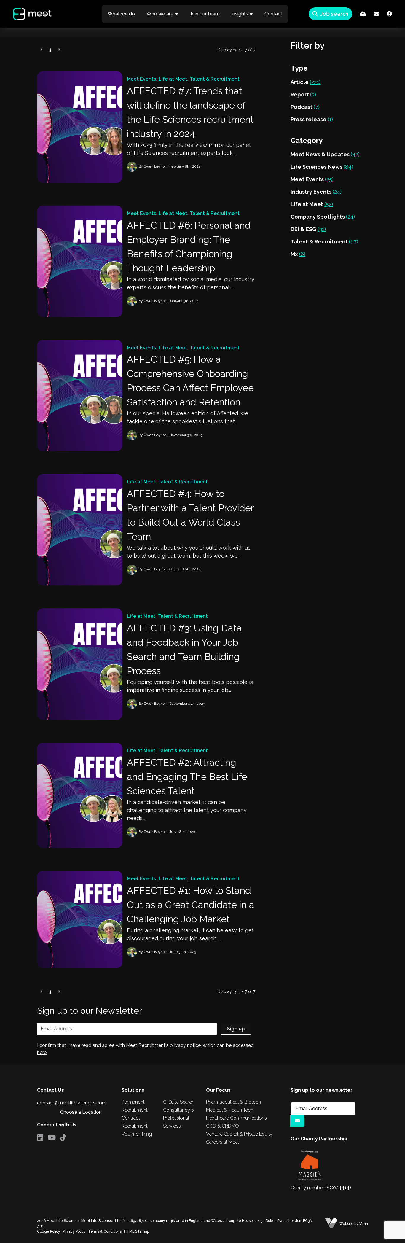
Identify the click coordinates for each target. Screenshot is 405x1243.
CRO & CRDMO (222, 1126)
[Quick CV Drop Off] (363, 14)
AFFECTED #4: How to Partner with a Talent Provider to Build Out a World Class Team (190, 515)
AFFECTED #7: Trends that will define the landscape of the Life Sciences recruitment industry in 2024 (190, 112)
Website (346, 1224)
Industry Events (316, 192)
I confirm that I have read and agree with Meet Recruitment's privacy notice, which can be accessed (145, 1049)
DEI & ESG (308, 229)
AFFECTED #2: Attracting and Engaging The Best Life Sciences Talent (187, 776)
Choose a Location (81, 1112)
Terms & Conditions (105, 1231)
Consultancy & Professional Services (178, 1118)
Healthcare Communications (236, 1118)
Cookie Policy (48, 1231)
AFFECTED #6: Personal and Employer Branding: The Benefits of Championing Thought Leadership (189, 246)
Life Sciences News (322, 167)
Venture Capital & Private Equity (239, 1134)
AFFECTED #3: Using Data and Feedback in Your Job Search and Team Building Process (184, 649)
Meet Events (141, 79)
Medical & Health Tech (229, 1110)
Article (306, 82)
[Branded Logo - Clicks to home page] (28, 14)
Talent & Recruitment (215, 79)
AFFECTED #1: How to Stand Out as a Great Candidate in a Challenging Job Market (190, 904)
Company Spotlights (323, 217)
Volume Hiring (137, 1134)
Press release (312, 119)
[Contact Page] (376, 14)
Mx (298, 254)
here (42, 1052)
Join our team (205, 14)
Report (303, 94)
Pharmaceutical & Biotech (233, 1102)
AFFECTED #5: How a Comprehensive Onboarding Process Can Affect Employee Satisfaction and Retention (190, 381)
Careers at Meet (222, 1142)
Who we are (159, 14)
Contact (273, 14)
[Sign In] (389, 14)
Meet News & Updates (325, 154)
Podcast (305, 107)
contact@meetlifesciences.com (71, 1103)
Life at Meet (173, 79)
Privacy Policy (74, 1231)
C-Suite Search (178, 1102)
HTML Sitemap (136, 1231)
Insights (239, 14)
